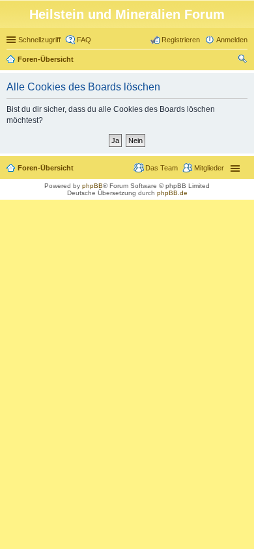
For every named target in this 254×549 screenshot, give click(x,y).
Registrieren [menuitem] (181, 40)
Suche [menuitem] (243, 60)
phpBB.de (172, 192)
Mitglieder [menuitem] (209, 168)
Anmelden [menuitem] (231, 40)
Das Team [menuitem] (161, 168)
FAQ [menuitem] (84, 40)
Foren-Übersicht (46, 59)
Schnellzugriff (39, 40)
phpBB (92, 185)
